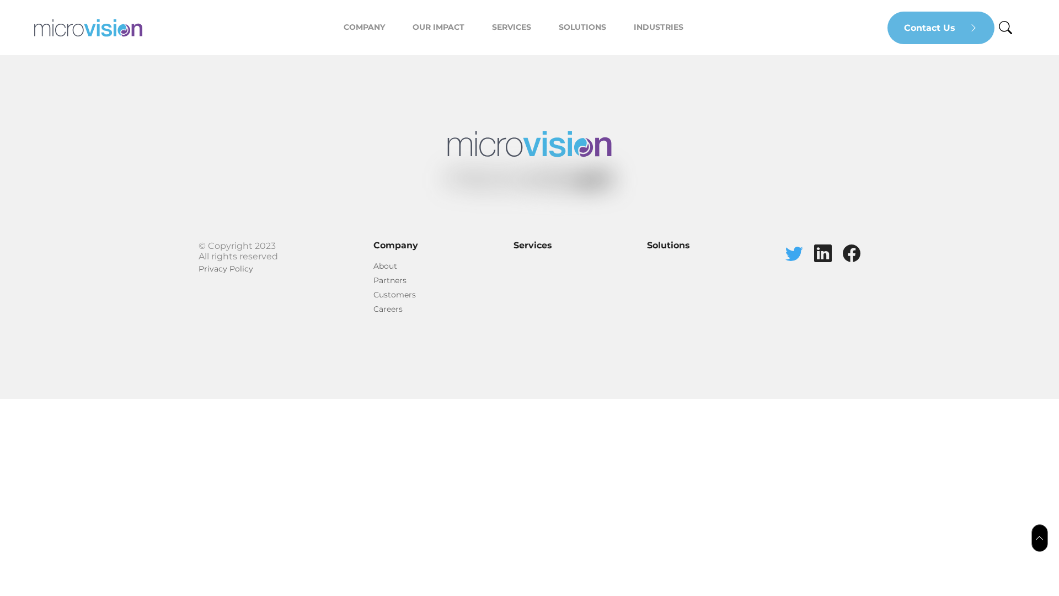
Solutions (582, 27)
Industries (658, 27)
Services (511, 27)
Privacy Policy (226, 269)
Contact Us (931, 28)
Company (364, 27)
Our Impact (438, 27)
